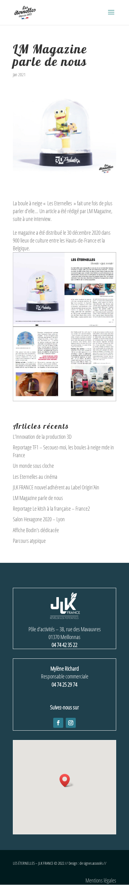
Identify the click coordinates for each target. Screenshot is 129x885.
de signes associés (91, 863)
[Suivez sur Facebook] (58, 723)
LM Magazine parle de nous (38, 498)
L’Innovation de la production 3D (42, 436)
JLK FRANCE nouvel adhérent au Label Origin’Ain (56, 487)
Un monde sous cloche (33, 465)
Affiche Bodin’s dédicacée (36, 530)
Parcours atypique (29, 540)
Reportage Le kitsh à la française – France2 (51, 508)
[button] (66, 780)
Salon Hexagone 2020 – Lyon (39, 519)
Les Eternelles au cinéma (35, 476)
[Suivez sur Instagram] (71, 723)
